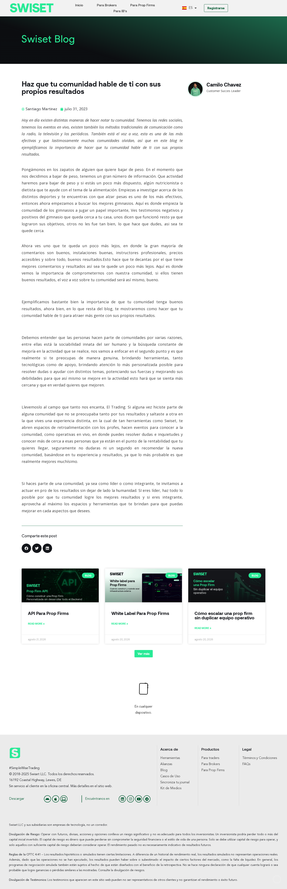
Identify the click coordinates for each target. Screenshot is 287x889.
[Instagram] (130, 798)
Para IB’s (120, 11)
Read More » (36, 623)
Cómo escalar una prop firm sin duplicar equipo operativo (224, 615)
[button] (26, 548)
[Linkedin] (122, 798)
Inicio (79, 5)
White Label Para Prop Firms (140, 613)
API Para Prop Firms (48, 613)
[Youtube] (138, 798)
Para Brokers (107, 5)
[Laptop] (63, 798)
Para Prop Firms (142, 5)
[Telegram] (146, 798)
